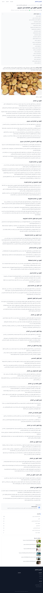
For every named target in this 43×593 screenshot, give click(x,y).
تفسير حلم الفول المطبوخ (37, 38)
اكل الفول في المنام (38, 40)
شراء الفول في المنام (37, 57)
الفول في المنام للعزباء (37, 21)
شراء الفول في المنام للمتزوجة (36, 29)
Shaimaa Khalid (38, 10)
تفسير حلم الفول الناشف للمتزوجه (35, 27)
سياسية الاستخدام (39, 586)
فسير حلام (38, 1)
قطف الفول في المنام (37, 59)
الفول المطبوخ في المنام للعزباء (36, 23)
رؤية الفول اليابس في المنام (37, 42)
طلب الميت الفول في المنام (36, 61)
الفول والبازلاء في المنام (37, 53)
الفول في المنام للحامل (37, 31)
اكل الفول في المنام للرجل (37, 36)
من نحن (3, 1)
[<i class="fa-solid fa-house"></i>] (41, 5)
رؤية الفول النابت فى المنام (37, 55)
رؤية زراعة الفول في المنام (37, 44)
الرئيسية (11, 1)
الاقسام (7, 1)
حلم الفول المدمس (38, 46)
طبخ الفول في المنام (38, 51)
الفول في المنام (38, 16)
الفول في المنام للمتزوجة (37, 25)
